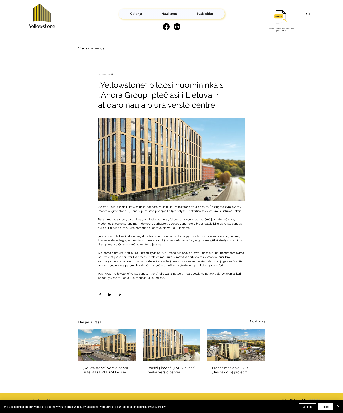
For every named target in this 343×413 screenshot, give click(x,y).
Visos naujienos (91, 48)
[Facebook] (166, 26)
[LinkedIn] (177, 26)
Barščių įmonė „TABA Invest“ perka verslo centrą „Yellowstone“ (171, 370)
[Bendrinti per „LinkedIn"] (110, 295)
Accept (326, 407)
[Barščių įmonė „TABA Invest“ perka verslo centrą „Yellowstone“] (171, 345)
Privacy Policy (157, 407)
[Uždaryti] (338, 406)
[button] (205, 14)
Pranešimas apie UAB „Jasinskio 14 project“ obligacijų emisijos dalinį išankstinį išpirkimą (232, 370)
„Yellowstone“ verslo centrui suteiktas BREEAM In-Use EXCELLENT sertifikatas (106, 370)
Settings (307, 407)
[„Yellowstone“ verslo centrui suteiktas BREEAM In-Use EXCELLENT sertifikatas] (107, 345)
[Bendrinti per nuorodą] (119, 295)
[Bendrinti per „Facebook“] (100, 295)
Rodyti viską (257, 321)
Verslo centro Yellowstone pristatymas (281, 29)
